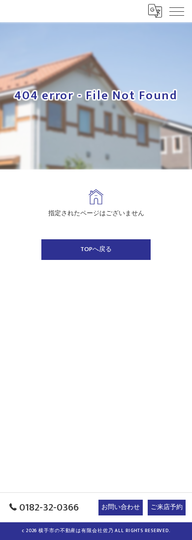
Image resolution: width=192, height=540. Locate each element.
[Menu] (177, 11)
